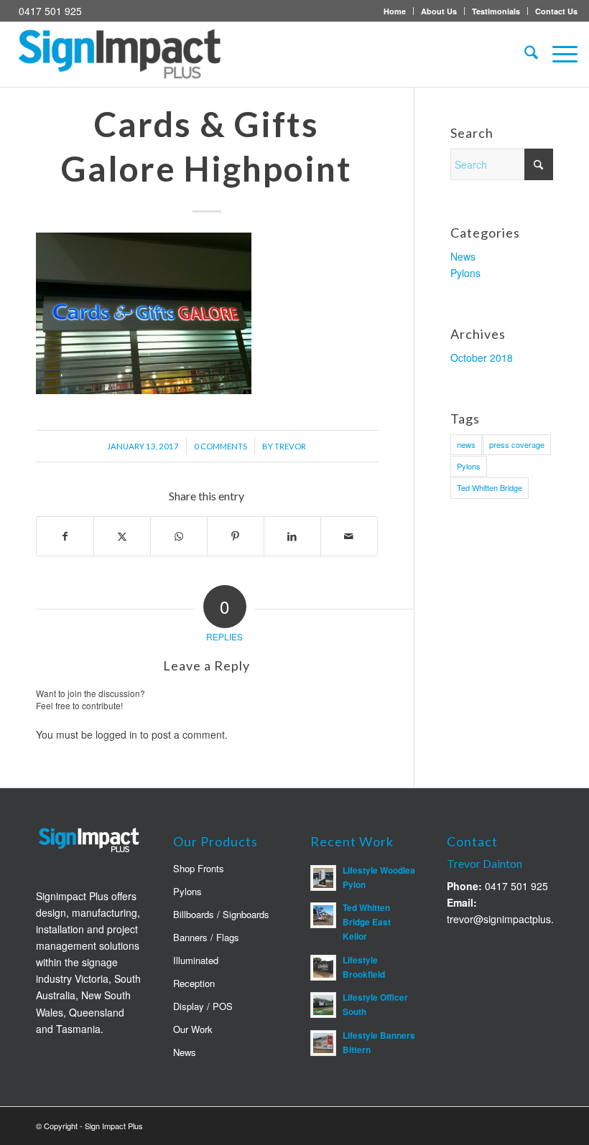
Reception (194, 983)
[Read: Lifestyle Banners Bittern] (323, 1043)
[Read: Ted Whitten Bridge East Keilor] (323, 915)
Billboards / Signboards (221, 914)
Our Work (193, 1029)
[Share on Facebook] (65, 536)
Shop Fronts (198, 868)
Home (395, 11)
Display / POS (203, 1006)
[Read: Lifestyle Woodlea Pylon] (323, 878)
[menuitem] (395, 11)
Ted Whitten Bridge (489, 487)
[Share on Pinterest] (236, 536)
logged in (116, 734)
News (463, 256)
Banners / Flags (206, 937)
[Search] (524, 54)
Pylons (465, 273)
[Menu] (558, 54)
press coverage (516, 444)
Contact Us (556, 11)
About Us (439, 11)
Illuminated (195, 960)
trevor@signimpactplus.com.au (517, 919)
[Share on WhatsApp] (179, 536)
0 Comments (220, 446)
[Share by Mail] (349, 536)
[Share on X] (122, 536)
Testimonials (496, 11)
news (466, 444)
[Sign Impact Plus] (119, 54)
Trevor (290, 446)
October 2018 (481, 357)
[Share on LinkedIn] (292, 536)
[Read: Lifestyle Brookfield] (323, 968)
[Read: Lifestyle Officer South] (323, 1005)
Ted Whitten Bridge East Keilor (367, 922)
